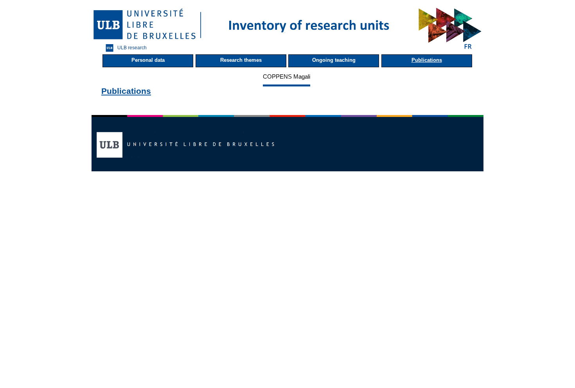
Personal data (148, 60)
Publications (426, 60)
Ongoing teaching (334, 60)
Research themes (241, 60)
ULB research (132, 47)
